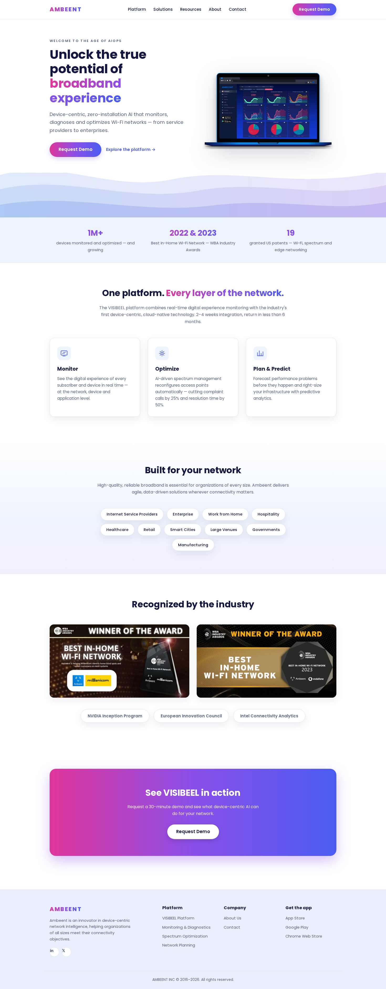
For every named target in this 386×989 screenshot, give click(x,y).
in (52, 950)
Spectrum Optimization (185, 936)
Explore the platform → (130, 149)
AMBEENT (66, 9)
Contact (237, 9)
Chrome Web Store (303, 936)
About (215, 9)
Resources (190, 9)
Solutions (163, 9)
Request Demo (314, 9)
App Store (295, 918)
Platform (137, 9)
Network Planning (178, 945)
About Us (232, 918)
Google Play (296, 927)
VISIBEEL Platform (178, 918)
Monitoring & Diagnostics (186, 927)
